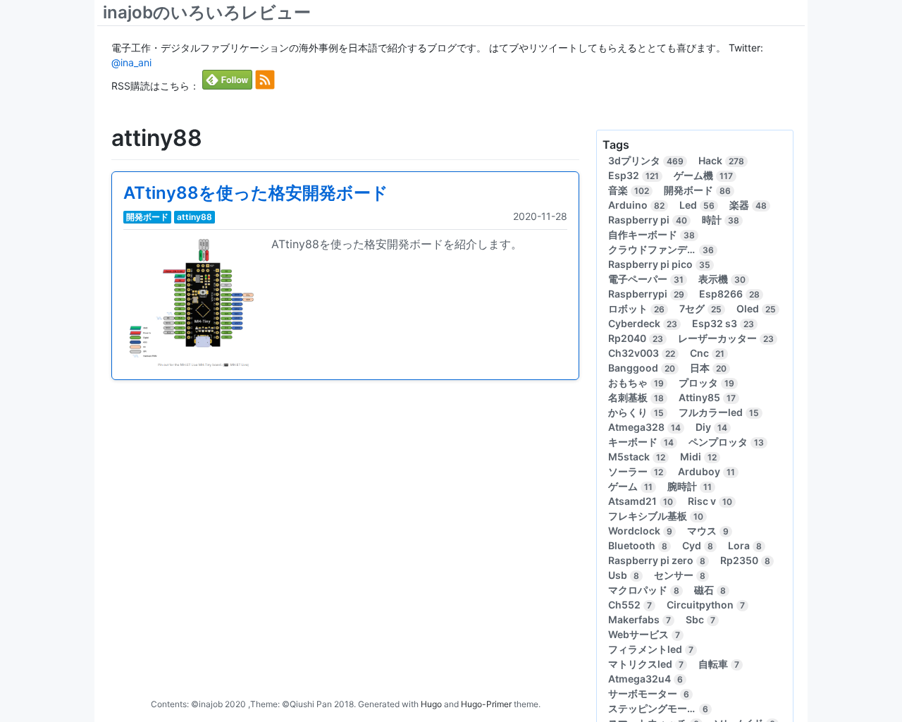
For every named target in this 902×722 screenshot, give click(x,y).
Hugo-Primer (486, 704)
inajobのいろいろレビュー (207, 12)
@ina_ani (131, 62)
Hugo (431, 704)
